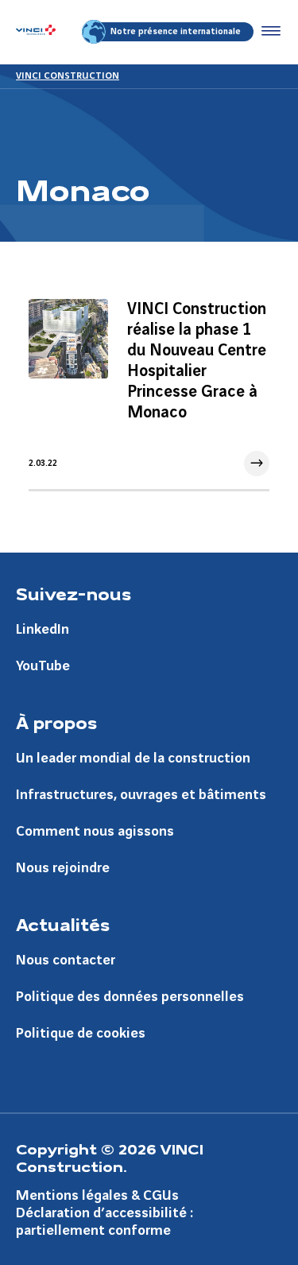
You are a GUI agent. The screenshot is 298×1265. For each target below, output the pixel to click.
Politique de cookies (80, 1033)
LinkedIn (42, 629)
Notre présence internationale (175, 32)
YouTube (43, 665)
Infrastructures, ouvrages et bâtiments (141, 794)
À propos (56, 722)
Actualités (63, 924)
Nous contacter (65, 960)
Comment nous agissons (95, 831)
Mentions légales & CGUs (97, 1195)
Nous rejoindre (63, 867)
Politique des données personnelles (130, 996)
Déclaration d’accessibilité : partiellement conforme (104, 1221)
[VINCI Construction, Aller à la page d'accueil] (36, 32)
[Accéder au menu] (267, 32)
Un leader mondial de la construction (133, 758)
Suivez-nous (73, 593)
